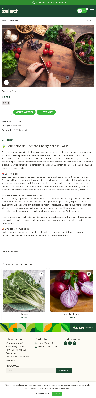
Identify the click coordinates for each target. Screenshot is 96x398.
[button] (41, 274)
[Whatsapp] (70, 343)
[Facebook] (74, 343)
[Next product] (93, 20)
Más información (41, 394)
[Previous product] (88, 20)
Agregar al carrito (24, 112)
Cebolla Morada (71, 314)
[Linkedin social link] (20, 130)
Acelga (24, 314)
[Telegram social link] (26, 130)
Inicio (4, 21)
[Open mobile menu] (91, 10)
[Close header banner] (93, 2)
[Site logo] (10, 10)
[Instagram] (65, 343)
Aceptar (57, 394)
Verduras (14, 21)
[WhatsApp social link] (23, 130)
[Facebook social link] (14, 130)
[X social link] (17, 130)
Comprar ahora (46, 112)
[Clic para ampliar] (6, 82)
